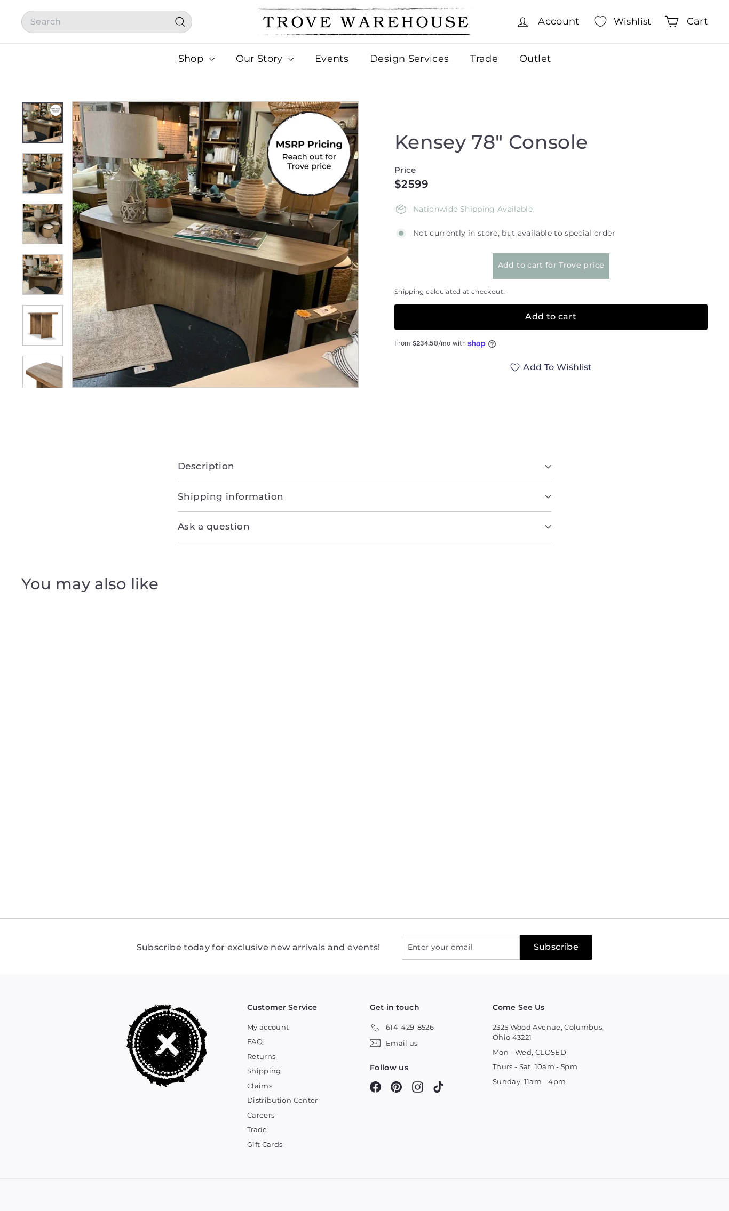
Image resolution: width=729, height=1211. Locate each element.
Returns (261, 1056)
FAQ (255, 1041)
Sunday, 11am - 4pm (529, 1081)
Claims (259, 1085)
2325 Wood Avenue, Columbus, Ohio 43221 (548, 1032)
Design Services (409, 59)
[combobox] (106, 22)
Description (206, 466)
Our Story (261, 59)
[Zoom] (215, 244)
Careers (260, 1115)
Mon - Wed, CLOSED (529, 1052)
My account (268, 1027)
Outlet (535, 59)
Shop (192, 59)
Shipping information (231, 496)
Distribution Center (282, 1100)
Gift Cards (265, 1144)
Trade (484, 59)
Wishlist (633, 21)
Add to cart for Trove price (551, 265)
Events (331, 59)
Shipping (409, 291)
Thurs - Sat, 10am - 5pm (535, 1066)
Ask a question (214, 526)
